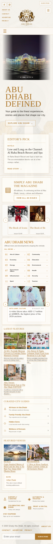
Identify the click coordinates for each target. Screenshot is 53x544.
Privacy (5, 21)
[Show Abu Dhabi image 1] (20, 77)
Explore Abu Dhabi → (20, 123)
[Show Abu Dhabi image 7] (30, 77)
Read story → (14, 169)
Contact (5, 14)
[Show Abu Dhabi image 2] (22, 77)
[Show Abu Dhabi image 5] (27, 77)
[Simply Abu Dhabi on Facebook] (4, 5)
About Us (6, 10)
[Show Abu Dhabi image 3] (24, 77)
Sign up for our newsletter (11, 516)
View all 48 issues (27, 198)
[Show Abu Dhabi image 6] (29, 77)
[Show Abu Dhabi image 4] (25, 77)
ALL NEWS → (9, 249)
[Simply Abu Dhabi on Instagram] (9, 5)
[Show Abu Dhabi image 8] (32, 77)
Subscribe (45, 3)
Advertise (6, 17)
